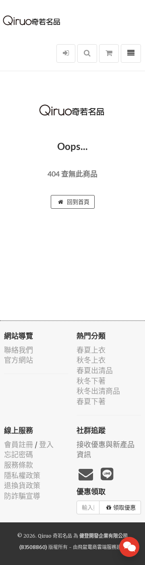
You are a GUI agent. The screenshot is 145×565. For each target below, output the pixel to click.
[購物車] (109, 53)
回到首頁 (77, 201)
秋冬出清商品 (98, 391)
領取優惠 (124, 507)
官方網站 (18, 360)
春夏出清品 (95, 370)
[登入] (65, 53)
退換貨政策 (22, 485)
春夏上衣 (91, 350)
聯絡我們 (18, 350)
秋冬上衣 (91, 360)
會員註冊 (18, 444)
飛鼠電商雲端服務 (97, 547)
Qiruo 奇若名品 (55, 536)
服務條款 (18, 465)
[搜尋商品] (87, 53)
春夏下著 (91, 401)
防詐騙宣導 (22, 496)
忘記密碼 (18, 454)
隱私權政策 (22, 475)
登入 (46, 444)
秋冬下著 (91, 381)
